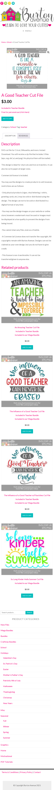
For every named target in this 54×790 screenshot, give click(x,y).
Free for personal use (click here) (15, 112)
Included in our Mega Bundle (27, 335)
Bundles (4, 636)
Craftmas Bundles (8, 642)
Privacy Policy (26, 772)
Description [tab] (10, 136)
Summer (6, 737)
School (9, 42)
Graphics (4, 745)
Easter (6, 669)
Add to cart (7, 118)
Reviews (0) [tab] (23, 136)
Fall (4, 721)
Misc (3, 710)
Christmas (7, 697)
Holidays (4, 653)
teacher (24, 127)
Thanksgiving (9, 692)
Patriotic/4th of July (11, 680)
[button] (48, 52)
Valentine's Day (9, 658)
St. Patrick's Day (10, 663)
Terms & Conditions (10, 772)
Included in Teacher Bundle (12, 108)
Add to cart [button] (27, 347)
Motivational (6, 756)
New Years (7, 703)
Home (3, 42)
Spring (6, 732)
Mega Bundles (7, 630)
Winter (6, 726)
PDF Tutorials (7, 762)
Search (29, 612)
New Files (5, 624)
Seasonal (4, 716)
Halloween (7, 686)
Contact (37, 772)
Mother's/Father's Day (13, 675)
